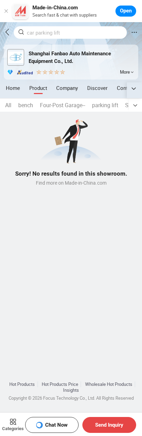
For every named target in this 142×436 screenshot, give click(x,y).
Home (13, 87)
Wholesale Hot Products (108, 384)
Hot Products (22, 384)
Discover (97, 87)
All (8, 105)
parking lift (105, 105)
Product (38, 87)
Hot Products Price (60, 384)
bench (25, 105)
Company (67, 87)
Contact (126, 87)
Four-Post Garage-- (62, 105)
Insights (71, 390)
